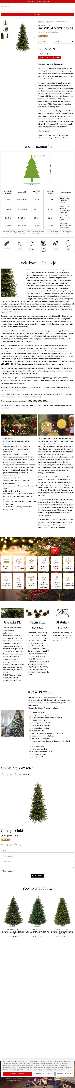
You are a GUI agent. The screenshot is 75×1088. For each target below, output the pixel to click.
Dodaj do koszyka (49, 57)
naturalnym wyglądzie (36, 703)
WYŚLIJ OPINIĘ (37, 875)
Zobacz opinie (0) (54, 32)
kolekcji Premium (49, 697)
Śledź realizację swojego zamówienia (37, 1)
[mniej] (45, 54)
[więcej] (49, 54)
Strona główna (42, 21)
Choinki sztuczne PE (61, 21)
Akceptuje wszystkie (17, 1074)
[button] (34, 37)
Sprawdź (37, 14)
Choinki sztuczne (51, 21)
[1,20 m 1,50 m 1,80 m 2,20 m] (63, 41)
